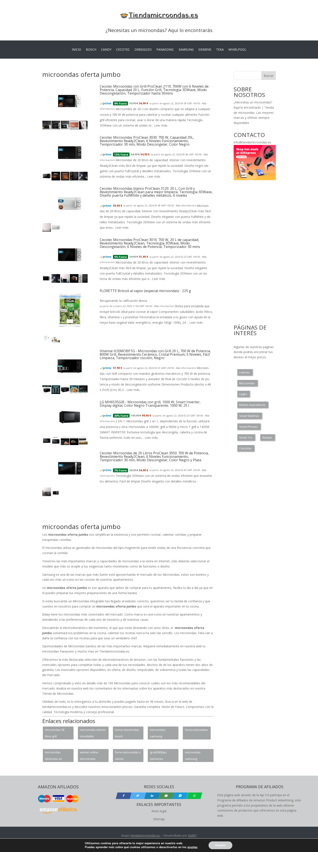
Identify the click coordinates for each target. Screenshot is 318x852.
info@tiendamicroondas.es (252, 142)
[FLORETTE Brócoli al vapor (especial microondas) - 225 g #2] (55, 341)
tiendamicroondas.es (145, 835)
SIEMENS (204, 49)
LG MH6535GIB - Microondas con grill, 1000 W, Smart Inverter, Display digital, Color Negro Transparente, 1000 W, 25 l (150, 404)
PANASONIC (165, 49)
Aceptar (220, 845)
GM (190, 835)
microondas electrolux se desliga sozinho (55, 756)
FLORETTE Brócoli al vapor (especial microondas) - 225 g (145, 290)
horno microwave (196, 730)
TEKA (220, 49)
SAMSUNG (186, 49)
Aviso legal (158, 811)
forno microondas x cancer (128, 755)
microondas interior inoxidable (93, 733)
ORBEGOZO (143, 49)
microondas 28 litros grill (54, 733)
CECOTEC (123, 49)
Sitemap (159, 819)
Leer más (160, 125)
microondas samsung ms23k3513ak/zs (161, 733)
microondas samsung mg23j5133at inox (196, 756)
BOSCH (91, 49)
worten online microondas (89, 755)
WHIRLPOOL (237, 49)
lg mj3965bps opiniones (158, 755)
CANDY (106, 49)
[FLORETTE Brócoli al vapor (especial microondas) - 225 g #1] (46, 341)
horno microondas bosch (127, 733)
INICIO (76, 49)
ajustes (192, 847)
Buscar (268, 76)
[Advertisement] (121, 512)
